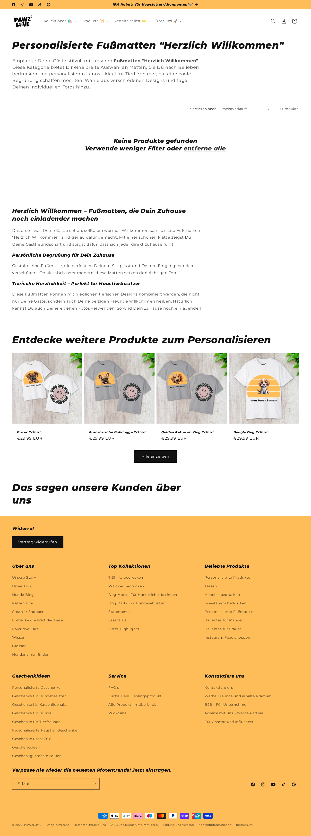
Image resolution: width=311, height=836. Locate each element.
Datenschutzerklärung (90, 825)
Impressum (244, 825)
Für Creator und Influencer (229, 722)
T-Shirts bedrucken (125, 577)
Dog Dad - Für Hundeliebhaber (136, 603)
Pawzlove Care (25, 629)
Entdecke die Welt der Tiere (37, 620)
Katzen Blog (23, 603)
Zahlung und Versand (178, 825)
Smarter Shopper (28, 612)
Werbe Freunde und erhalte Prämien (238, 696)
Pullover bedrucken (126, 586)
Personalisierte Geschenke (36, 687)
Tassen (211, 586)
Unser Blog (22, 586)
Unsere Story (24, 577)
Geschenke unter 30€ (31, 739)
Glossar (19, 646)
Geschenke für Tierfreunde (36, 722)
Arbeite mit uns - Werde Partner (234, 713)
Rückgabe (117, 713)
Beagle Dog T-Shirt (250, 432)
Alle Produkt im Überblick (132, 704)
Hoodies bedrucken (222, 594)
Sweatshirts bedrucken (226, 603)
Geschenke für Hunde (31, 713)
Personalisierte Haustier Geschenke (44, 730)
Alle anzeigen (155, 456)
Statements (119, 612)
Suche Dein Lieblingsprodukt (135, 696)
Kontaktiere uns (219, 687)
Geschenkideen (26, 747)
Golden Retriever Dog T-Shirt (187, 432)
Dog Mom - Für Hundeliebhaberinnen (142, 594)
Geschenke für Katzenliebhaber (40, 704)
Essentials (117, 620)
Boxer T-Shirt (29, 432)
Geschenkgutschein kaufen (36, 756)
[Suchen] (273, 21)
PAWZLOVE (32, 825)
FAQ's (113, 687)
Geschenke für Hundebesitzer (39, 696)
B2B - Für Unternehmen (227, 704)
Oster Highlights (123, 629)
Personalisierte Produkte (227, 577)
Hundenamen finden (30, 654)
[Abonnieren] (94, 784)
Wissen (19, 637)
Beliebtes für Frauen (223, 629)
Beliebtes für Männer (224, 620)
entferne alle (205, 148)
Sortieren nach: (203, 109)
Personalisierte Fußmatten (229, 612)
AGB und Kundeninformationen (134, 825)
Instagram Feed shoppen (227, 637)
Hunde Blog (23, 594)
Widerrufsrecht (58, 825)
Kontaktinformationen (215, 825)
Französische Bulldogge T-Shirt (117, 432)
